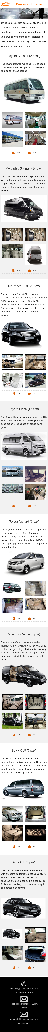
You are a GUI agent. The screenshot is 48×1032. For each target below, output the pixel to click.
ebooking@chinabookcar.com (30, 4)
